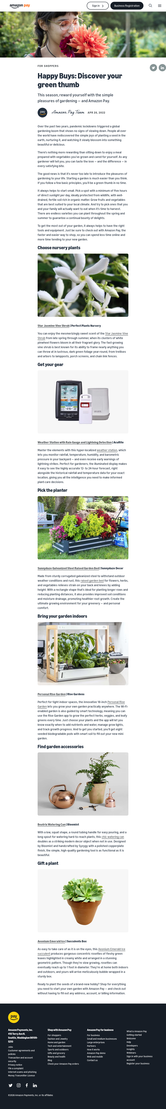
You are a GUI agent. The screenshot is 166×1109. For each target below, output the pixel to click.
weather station (107, 450)
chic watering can (113, 836)
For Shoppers (48, 66)
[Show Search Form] (150, 6)
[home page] (20, 6)
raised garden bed (92, 580)
